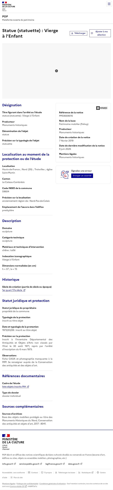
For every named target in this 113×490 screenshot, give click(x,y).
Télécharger (80, 33)
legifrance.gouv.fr (53, 464)
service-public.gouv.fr (29, 464)
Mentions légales (8, 483)
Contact (34, 472)
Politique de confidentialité (27, 483)
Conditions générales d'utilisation (52, 483)
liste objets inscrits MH (14, 386)
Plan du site (18, 477)
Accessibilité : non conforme (13, 472)
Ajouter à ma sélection (101, 33)
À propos (48, 472)
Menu (109, 4)
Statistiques (86, 472)
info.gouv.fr (7, 464)
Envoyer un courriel (82, 175)
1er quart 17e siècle (12, 290)
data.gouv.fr (74, 464)
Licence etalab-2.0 (17, 486)
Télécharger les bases (66, 472)
